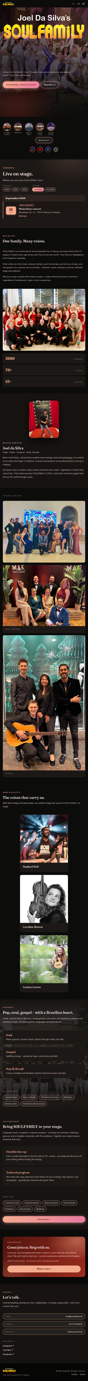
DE (73, 4)
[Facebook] (48, 149)
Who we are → (43, 140)
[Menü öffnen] (83, 4)
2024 (7, 189)
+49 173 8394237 (75, 1324)
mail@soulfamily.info (74, 1316)
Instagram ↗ (8, 1346)
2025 (16, 189)
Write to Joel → (44, 1269)
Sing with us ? (50, 85)
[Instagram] (32, 149)
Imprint (82, 1374)
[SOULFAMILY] (8, 4)
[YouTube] (40, 149)
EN (79, 4)
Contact (74, 1374)
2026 (24, 189)
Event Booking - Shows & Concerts (21, 85)
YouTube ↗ (8, 1350)
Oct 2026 (50, 189)
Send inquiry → (44, 1219)
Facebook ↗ (8, 1354)
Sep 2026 (38, 189)
